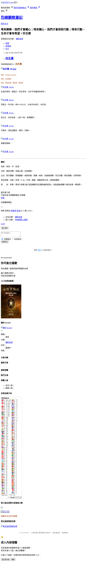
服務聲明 (65, 533)
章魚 (3, 198)
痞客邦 (13, 211)
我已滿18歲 (5, 559)
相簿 (7, 43)
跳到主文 (4, 24)
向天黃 (9, 58)
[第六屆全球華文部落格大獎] (5, 512)
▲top (3, 224)
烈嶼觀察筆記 (12, 17)
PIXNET (26, 533)
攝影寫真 (19, 39)
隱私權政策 (56, 533)
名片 (7, 49)
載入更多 (5, 228)
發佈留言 (5, 242)
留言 (18, 211)
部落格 (8, 46)
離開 (13, 559)
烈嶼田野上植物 (21, 220)
